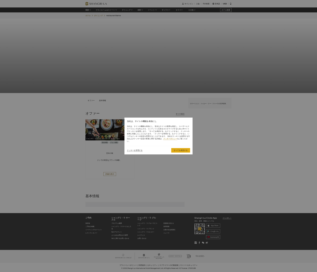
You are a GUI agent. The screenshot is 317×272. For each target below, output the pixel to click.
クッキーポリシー (170, 139)
